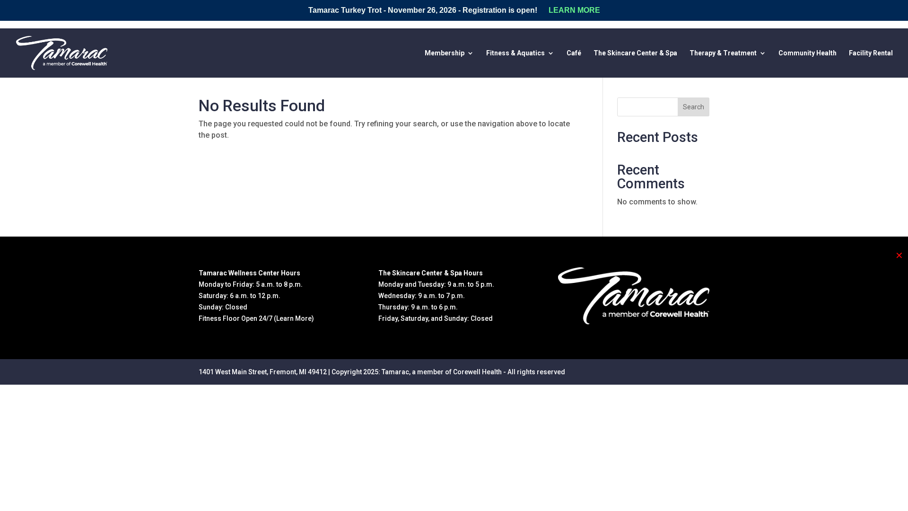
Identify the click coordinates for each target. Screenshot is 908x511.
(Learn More (293, 318)
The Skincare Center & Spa (635, 53)
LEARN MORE (574, 10)
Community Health (807, 53)
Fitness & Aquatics (515, 53)
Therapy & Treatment (723, 53)
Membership (444, 53)
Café (574, 53)
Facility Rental (871, 53)
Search (693, 107)
